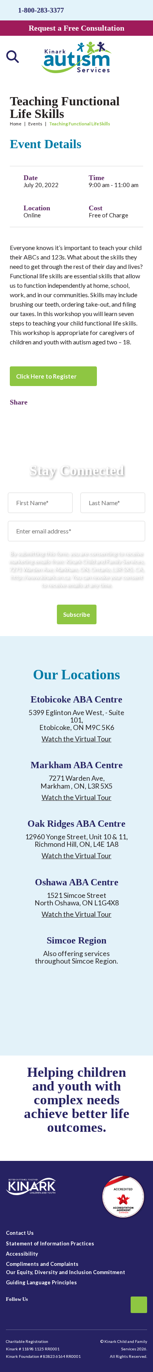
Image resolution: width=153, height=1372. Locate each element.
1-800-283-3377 (41, 10)
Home (16, 123)
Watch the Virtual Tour (76, 739)
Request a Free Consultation (76, 28)
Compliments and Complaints (42, 1264)
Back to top (139, 1305)
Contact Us (20, 1233)
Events (35, 123)
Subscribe (76, 614)
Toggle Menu (137, 56)
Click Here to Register (46, 376)
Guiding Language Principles (41, 1282)
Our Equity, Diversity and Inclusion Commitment (65, 1272)
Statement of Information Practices (50, 1243)
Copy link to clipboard (29, 413)
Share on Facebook (16, 413)
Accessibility (22, 1254)
